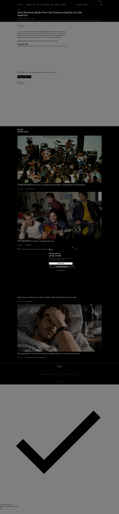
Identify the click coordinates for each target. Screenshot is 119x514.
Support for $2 (60, 263)
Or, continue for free (61, 270)
